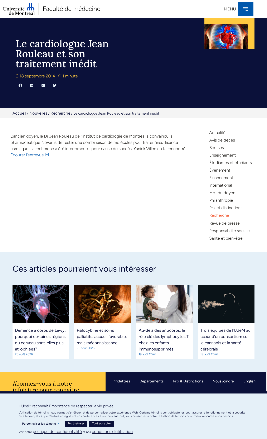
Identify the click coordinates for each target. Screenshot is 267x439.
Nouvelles (38, 113)
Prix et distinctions (225, 207)
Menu (230, 8)
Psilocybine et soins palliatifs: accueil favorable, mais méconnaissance (102, 336)
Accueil (19, 113)
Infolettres (121, 381)
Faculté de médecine (71, 9)
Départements (152, 381)
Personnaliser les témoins (41, 423)
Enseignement (222, 155)
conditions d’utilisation (112, 431)
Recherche (60, 113)
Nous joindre (223, 381)
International (220, 185)
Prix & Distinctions (188, 381)
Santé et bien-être (226, 238)
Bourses (216, 147)
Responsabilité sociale (229, 230)
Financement (221, 177)
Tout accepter (101, 423)
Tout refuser (76, 423)
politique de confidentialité (57, 431)
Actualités (218, 132)
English (249, 381)
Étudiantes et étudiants (230, 162)
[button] (20, 85)
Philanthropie (221, 200)
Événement (219, 170)
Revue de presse (224, 223)
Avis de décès (222, 140)
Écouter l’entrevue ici (29, 154)
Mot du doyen (222, 192)
